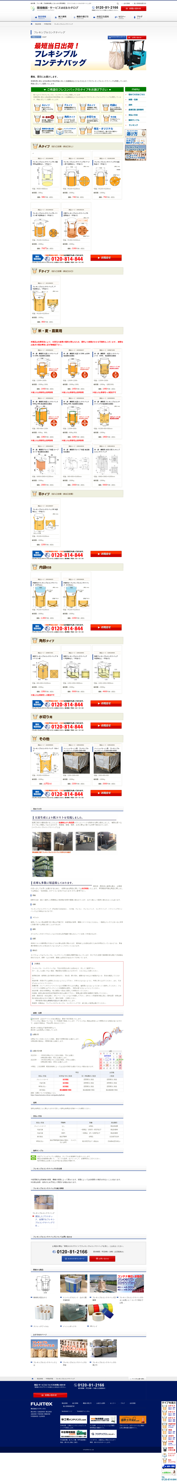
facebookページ (67, 1411)
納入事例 (75, 1403)
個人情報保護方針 (140, 3)
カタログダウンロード (118, 37)
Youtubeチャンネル (83, 1411)
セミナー (113, 1403)
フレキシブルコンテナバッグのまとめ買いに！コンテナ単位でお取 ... (131, 1300)
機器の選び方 (87, 1403)
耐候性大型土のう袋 (55, 1001)
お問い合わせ (136, 37)
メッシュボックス (69, 1326)
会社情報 (127, 3)
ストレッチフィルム (41, 1326)
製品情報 (38, 24)
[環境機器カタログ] (31, 24)
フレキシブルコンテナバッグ (43, 1213)
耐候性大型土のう (40, 1297)
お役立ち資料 (100, 1403)
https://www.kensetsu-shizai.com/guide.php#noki (48, 1095)
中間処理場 (47, 24)
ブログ (123, 1403)
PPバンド (93, 1326)
